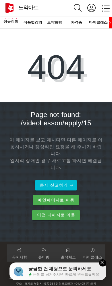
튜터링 (43, 257)
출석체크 (68, 257)
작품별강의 (33, 22)
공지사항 (19, 257)
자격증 (76, 22)
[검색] (80, 8)
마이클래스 (98, 22)
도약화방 (54, 22)
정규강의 (10, 21)
